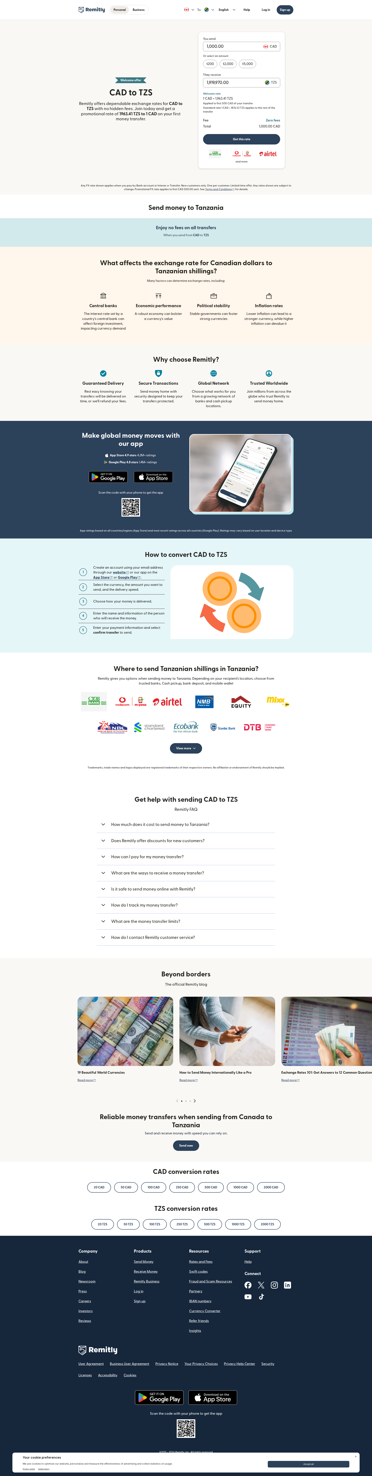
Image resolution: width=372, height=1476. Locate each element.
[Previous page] (177, 1101)
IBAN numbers (200, 1301)
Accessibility (107, 1375)
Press (82, 1291)
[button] (189, 9)
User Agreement (91, 1364)
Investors (85, 1311)
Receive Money (146, 1271)
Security (267, 1364)
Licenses (85, 1375)
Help (247, 9)
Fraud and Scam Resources (210, 1281)
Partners (195, 1291)
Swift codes (198, 1271)
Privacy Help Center (239, 1364)
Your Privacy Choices (201, 1364)
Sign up (285, 9)
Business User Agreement (129, 1364)
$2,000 (228, 64)
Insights (195, 1330)
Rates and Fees (201, 1261)
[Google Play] (108, 477)
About (83, 1261)
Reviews (84, 1321)
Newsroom (87, 1281)
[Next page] (194, 1101)
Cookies (130, 1375)
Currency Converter (204, 1311)
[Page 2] (186, 1101)
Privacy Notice (166, 1364)
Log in (266, 9)
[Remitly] (92, 10)
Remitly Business (146, 1281)
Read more (87, 1080)
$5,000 (247, 64)
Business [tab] (139, 9)
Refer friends (199, 1321)
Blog (82, 1271)
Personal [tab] (120, 9)
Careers (84, 1301)
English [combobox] (224, 9)
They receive (212, 74)
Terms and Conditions (220, 189)
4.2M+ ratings (133, 456)
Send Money (143, 1261)
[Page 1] (182, 1101)
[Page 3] (190, 1101)
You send (209, 38)
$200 (210, 64)
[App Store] (153, 477)
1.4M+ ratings (133, 463)
